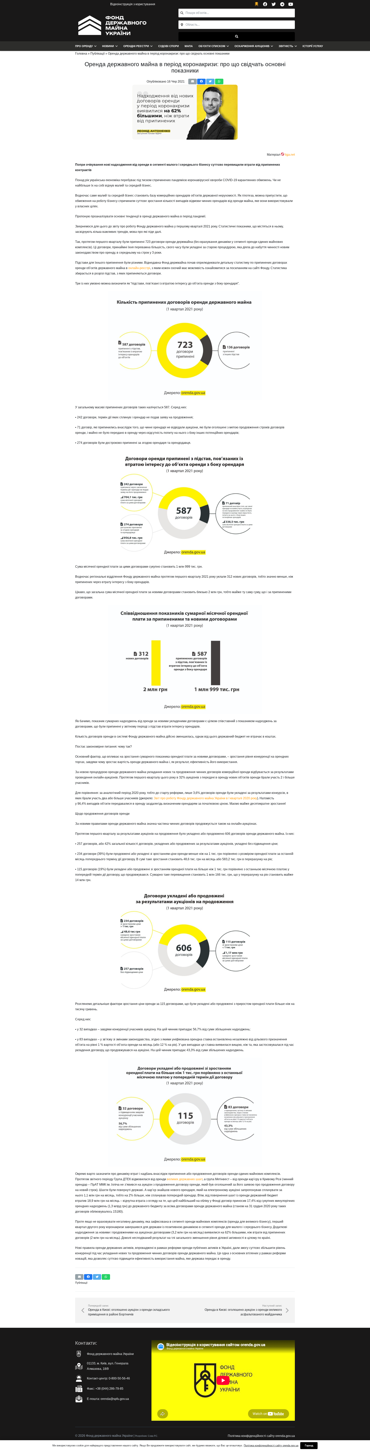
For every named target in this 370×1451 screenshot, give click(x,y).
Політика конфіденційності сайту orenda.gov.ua (261, 1435)
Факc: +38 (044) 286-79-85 (105, 1388)
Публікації (97, 53)
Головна (81, 53)
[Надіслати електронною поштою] (192, 81)
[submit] (236, 36)
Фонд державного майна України (110, 1354)
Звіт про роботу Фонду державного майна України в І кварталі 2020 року (205, 798)
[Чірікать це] (210, 81)
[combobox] (236, 24)
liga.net (290, 154)
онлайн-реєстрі (139, 268)
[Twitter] (273, 4)
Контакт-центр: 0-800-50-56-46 (108, 1378)
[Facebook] (265, 4)
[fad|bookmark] (257, 4)
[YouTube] (290, 4)
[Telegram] (282, 4)
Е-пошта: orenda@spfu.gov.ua (108, 1398)
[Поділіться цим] (201, 81)
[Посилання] (111, 24)
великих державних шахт (184, 1179)
